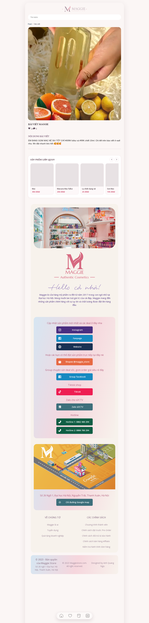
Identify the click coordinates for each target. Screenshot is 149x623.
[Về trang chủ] (74, 9)
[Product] (78, 616)
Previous (31, 228)
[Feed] (87, 616)
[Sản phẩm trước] (112, 160)
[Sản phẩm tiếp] (117, 160)
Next (117, 228)
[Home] (61, 616)
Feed (30, 24)
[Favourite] (70, 616)
